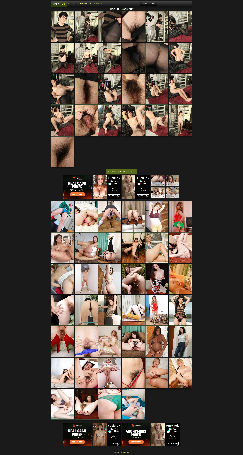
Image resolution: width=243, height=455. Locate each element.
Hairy (59, 4)
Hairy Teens (72, 4)
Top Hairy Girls (148, 3)
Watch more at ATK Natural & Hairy (121, 171)
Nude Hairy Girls (96, 4)
